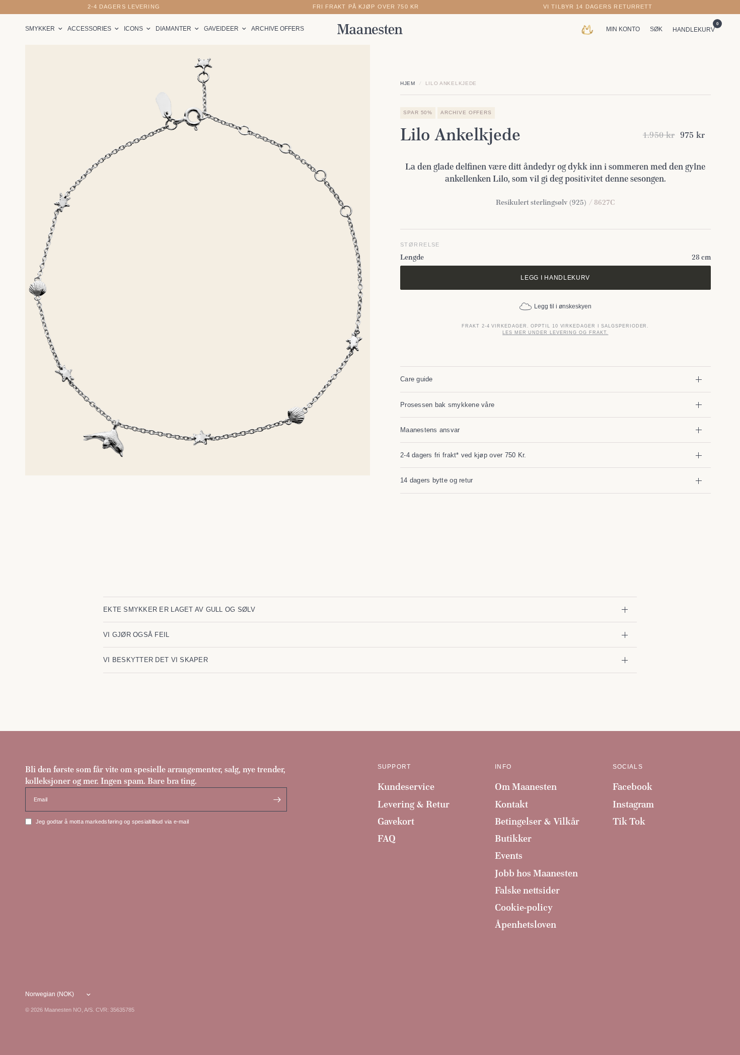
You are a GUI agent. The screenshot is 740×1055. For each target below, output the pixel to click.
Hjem (407, 83)
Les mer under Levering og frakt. (555, 332)
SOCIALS (628, 767)
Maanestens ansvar (430, 430)
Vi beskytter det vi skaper (155, 660)
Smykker (40, 28)
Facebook (632, 786)
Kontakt (511, 804)
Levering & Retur (414, 804)
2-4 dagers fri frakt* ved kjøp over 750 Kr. (463, 455)
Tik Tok (629, 821)
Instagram (633, 804)
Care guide (416, 379)
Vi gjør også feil (136, 634)
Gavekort (396, 821)
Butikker (513, 838)
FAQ (387, 838)
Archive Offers (277, 28)
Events (509, 855)
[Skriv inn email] (277, 799)
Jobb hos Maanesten (536, 873)
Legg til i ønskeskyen (562, 306)
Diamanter (173, 28)
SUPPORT (394, 767)
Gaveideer (221, 28)
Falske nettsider (527, 890)
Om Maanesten (526, 786)
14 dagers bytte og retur (436, 480)
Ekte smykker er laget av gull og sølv (179, 609)
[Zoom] (348, 65)
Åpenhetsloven (525, 924)
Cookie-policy (524, 907)
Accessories (89, 28)
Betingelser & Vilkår (537, 821)
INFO (503, 767)
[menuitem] (45, 29)
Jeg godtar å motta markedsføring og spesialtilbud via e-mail (112, 822)
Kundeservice (406, 786)
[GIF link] (589, 29)
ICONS (133, 28)
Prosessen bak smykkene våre (447, 405)
